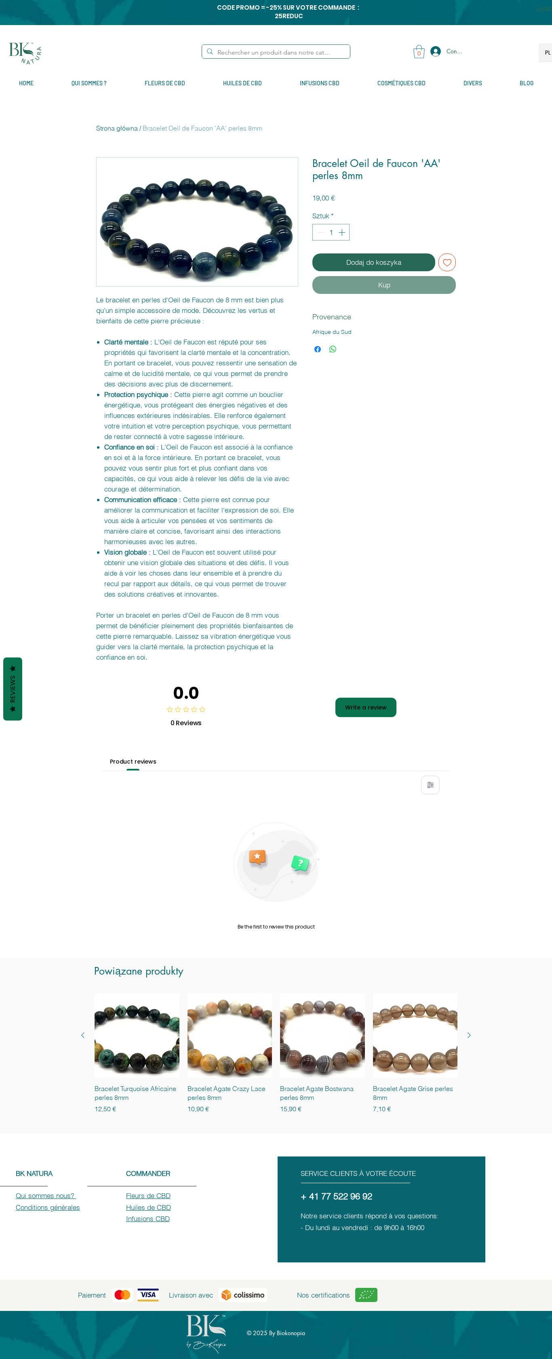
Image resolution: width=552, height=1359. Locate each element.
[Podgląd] (137, 1035)
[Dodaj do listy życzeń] (447, 262)
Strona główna (117, 128)
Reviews (12, 689)
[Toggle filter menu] (430, 785)
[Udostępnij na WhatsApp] (333, 349)
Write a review (366, 707)
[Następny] (469, 1035)
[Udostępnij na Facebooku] (317, 349)
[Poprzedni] (83, 1035)
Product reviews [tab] (133, 762)
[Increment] (343, 232)
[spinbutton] (331, 232)
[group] (276, 1053)
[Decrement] (320, 232)
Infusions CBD (148, 1218)
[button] (419, 51)
